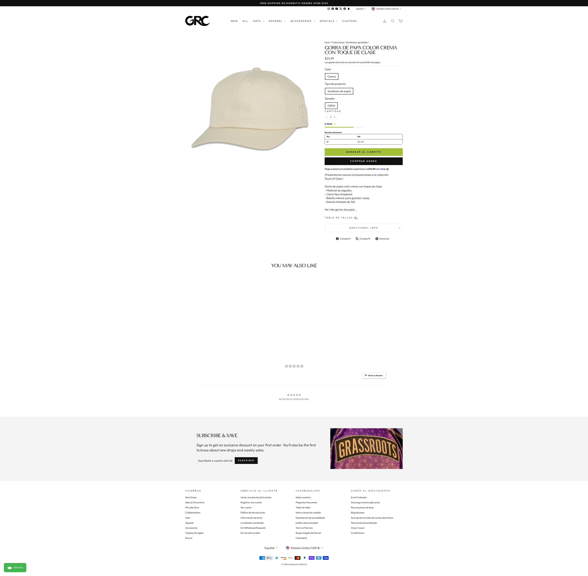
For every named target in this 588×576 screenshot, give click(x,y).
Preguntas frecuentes (306, 502)
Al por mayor (358, 527)
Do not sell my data (250, 532)
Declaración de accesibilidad (310, 517)
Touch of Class (333, 178)
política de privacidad (307, 522)
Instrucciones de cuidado (308, 512)
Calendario (301, 537)
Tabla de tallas (303, 507)
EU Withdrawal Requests (253, 527)
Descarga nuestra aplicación (365, 502)
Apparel (276, 21)
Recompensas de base (362, 507)
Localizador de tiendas (252, 522)
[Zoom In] (249, 103)
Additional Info (363, 227)
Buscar (188, 537)
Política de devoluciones (253, 512)
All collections (192, 507)
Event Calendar (359, 497)
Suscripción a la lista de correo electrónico (372, 517)
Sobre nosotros (303, 497)
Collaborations (192, 512)
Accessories (301, 21)
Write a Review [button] (375, 375)
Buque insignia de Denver (308, 532)
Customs (349, 21)
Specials (327, 21)
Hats (257, 21)
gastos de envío (336, 62)
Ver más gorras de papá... (341, 209)
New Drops (190, 497)
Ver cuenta (246, 507)
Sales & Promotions (194, 502)
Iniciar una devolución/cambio (256, 497)
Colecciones (338, 42)
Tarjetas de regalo (194, 532)
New (234, 21)
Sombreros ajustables (357, 42)
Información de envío (251, 517)
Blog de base (357, 512)
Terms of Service (304, 527)
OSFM (331, 105)
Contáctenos (357, 532)
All (246, 21)
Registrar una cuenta (251, 502)
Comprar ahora (363, 161)
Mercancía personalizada (364, 522)
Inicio (327, 42)
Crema (332, 76)
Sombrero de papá (339, 91)
